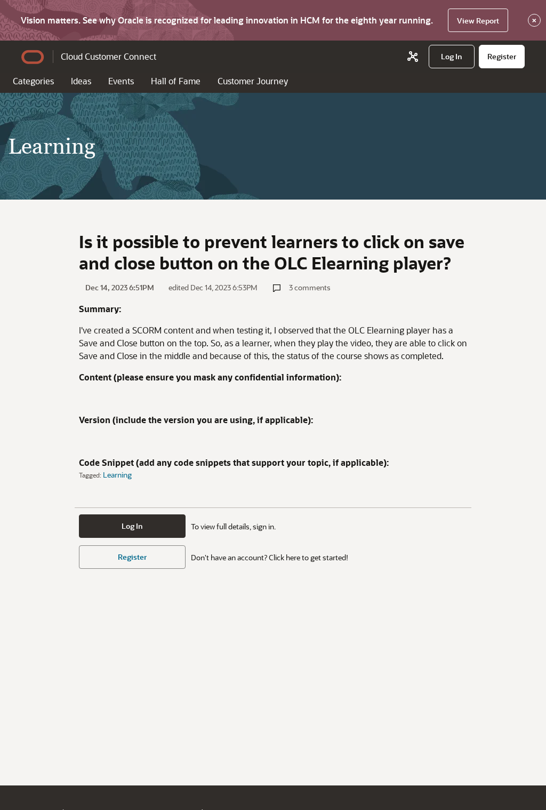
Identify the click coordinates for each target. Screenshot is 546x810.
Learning (117, 475)
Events (121, 80)
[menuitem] (452, 56)
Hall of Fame (175, 80)
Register (132, 557)
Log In (132, 526)
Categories (33, 80)
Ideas (81, 80)
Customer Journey (253, 80)
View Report (478, 20)
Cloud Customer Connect (108, 56)
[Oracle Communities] (412, 56)
